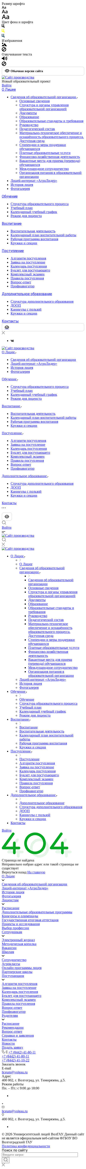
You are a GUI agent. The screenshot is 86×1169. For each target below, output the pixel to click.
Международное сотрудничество (44, 169)
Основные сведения (34, 101)
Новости (8, 1043)
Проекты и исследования (21, 924)
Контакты (10, 321)
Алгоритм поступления (28, 258)
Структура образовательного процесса (40, 204)
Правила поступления (27, 278)
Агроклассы (11, 964)
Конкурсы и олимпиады (20, 916)
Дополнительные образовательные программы (37, 912)
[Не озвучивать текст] (4, 65)
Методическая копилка (19, 944)
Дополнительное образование (27, 294)
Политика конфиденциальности (26, 1146)
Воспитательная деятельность (33, 231)
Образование (29, 117)
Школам (8, 952)
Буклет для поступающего (30, 270)
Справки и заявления (18, 1035)
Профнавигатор (22, 286)
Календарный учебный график (34, 212)
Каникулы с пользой (26, 309)
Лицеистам (10, 900)
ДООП (16, 305)
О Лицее (9, 89)
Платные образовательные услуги (45, 153)
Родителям (10, 1015)
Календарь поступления (29, 266)
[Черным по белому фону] (3, 27)
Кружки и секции (24, 243)
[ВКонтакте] (12, 340)
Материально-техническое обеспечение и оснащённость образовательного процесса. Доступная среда (51, 137)
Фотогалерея (20, 188)
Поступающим (13, 976)
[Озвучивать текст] (4, 59)
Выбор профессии (15, 928)
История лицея (22, 185)
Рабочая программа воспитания (34, 239)
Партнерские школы (17, 972)
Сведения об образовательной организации (44, 97)
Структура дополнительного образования (42, 301)
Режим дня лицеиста (26, 216)
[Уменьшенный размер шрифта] (4, 8)
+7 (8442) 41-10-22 (15, 1060)
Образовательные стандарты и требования (51, 121)
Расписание (10, 908)
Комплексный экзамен (28, 274)
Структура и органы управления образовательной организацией (44, 107)
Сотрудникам (12, 932)
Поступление (13, 251)
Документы (28, 113)
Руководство (28, 125)
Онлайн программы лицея (21, 968)
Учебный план (22, 208)
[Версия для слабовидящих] (7, 517)
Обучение (10, 196)
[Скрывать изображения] (4, 50)
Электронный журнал (18, 940)
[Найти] (5, 1160)
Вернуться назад (14, 872)
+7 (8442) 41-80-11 (22, 1052)
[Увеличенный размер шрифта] (5, 18)
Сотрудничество (14, 960)
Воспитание (12, 223)
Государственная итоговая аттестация (30, 920)
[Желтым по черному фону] (3, 32)
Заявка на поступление (28, 262)
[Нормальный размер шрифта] (5, 12)
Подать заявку (12, 1047)
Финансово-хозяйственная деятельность (49, 157)
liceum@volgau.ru (15, 1072)
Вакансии (9, 948)
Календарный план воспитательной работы (43, 235)
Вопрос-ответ (21, 282)
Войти (6, 85)
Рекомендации (13, 1027)
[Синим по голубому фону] (3, 36)
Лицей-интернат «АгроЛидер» (34, 181)
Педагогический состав (37, 129)
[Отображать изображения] (4, 45)
